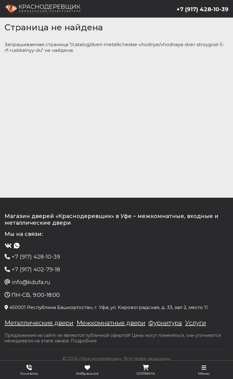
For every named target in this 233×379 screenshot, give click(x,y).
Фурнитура (165, 323)
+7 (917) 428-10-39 (202, 9)
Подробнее (84, 341)
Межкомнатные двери (110, 323)
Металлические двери (39, 323)
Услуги (195, 323)
